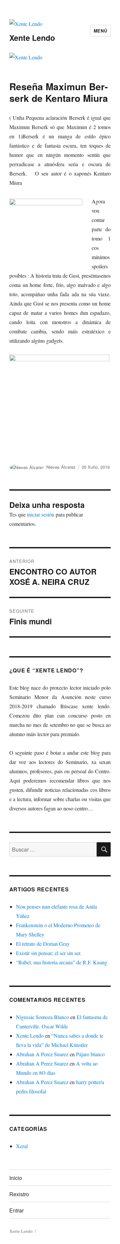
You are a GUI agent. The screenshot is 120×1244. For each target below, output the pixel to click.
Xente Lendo (32, 37)
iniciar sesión (40, 514)
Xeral (22, 1145)
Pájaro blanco (90, 1054)
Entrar (16, 1210)
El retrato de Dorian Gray (43, 943)
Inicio (15, 1178)
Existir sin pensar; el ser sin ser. (48, 952)
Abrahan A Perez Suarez (42, 1054)
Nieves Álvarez (61, 467)
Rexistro (19, 1194)
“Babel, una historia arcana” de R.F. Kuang (61, 962)
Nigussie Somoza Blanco (42, 1016)
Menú (100, 31)
